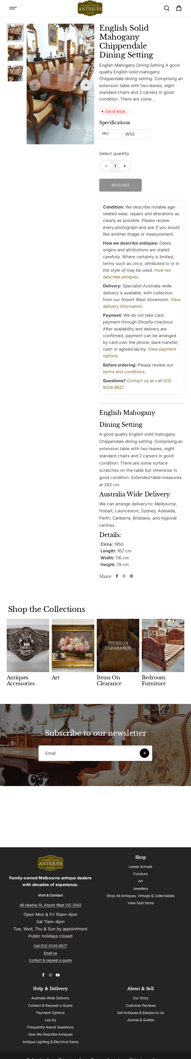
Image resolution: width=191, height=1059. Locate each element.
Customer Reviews (141, 1005)
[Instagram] (50, 975)
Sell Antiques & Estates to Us (140, 1012)
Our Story (140, 998)
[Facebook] (117, 576)
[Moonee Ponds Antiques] (90, 8)
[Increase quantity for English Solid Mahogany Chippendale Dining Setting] (124, 165)
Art (140, 881)
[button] (178, 8)
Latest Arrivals (140, 866)
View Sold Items (141, 903)
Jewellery (140, 888)
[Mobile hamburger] (13, 8)
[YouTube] (58, 975)
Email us (50, 953)
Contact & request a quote (50, 960)
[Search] (166, 8)
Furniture (140, 874)
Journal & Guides (140, 1020)
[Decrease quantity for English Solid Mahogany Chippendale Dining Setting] (106, 165)
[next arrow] (86, 85)
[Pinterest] (131, 576)
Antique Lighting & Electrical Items (50, 1042)
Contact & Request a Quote (50, 1005)
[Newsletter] (144, 753)
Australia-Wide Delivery (50, 998)
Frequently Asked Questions (50, 1027)
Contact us (138, 380)
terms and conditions (124, 371)
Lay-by (50, 1020)
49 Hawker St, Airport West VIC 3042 (50, 905)
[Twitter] (124, 576)
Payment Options (50, 1012)
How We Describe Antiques (50, 1034)
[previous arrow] (35, 85)
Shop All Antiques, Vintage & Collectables (140, 896)
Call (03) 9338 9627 (50, 946)
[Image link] (50, 863)
